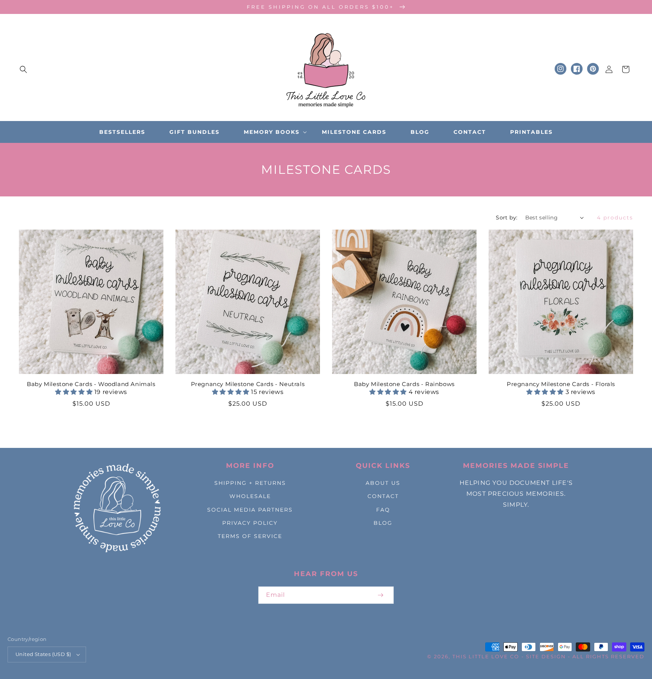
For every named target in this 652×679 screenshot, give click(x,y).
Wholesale (250, 496)
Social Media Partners (250, 509)
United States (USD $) (43, 654)
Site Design (546, 656)
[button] (23, 69)
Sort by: (506, 217)
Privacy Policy (250, 523)
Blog (383, 523)
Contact (383, 496)
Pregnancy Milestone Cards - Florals (561, 384)
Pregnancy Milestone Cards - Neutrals (248, 384)
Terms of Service (250, 536)
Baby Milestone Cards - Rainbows (404, 384)
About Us (383, 483)
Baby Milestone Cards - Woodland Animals (91, 384)
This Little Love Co (485, 656)
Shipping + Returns (250, 483)
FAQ (383, 509)
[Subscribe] (380, 595)
